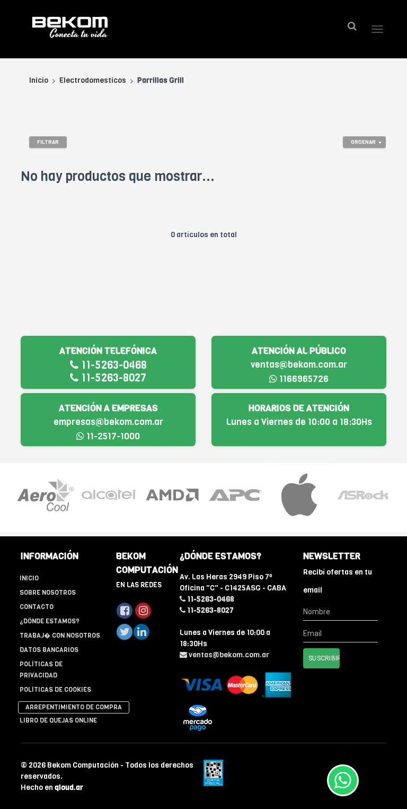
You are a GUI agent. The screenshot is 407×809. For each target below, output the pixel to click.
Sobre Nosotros (48, 592)
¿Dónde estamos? (49, 621)
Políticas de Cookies (55, 689)
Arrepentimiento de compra (73, 707)
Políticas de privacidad (41, 670)
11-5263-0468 (112, 365)
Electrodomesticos (92, 80)
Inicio (38, 80)
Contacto (37, 607)
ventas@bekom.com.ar (299, 365)
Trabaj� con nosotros (60, 635)
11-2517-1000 (112, 436)
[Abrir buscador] (352, 26)
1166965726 (303, 379)
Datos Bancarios (49, 650)
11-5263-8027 (112, 378)
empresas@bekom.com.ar (108, 422)
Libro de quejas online (58, 720)
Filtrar (48, 141)
